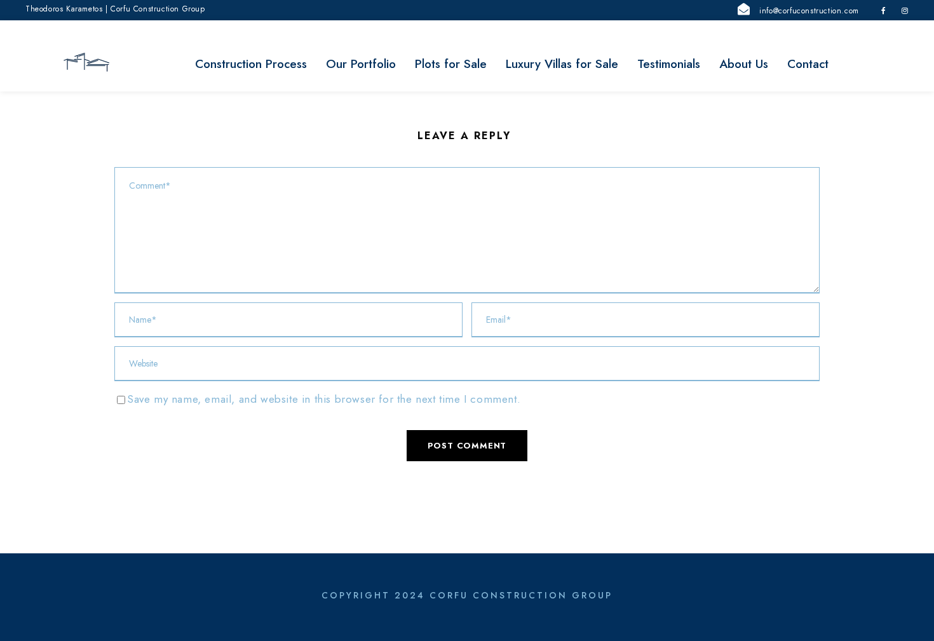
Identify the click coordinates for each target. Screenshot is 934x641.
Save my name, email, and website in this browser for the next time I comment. (323, 399)
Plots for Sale (451, 63)
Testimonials (668, 63)
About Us (743, 63)
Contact (808, 63)
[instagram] (905, 11)
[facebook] (883, 11)
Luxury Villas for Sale (562, 63)
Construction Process (251, 63)
